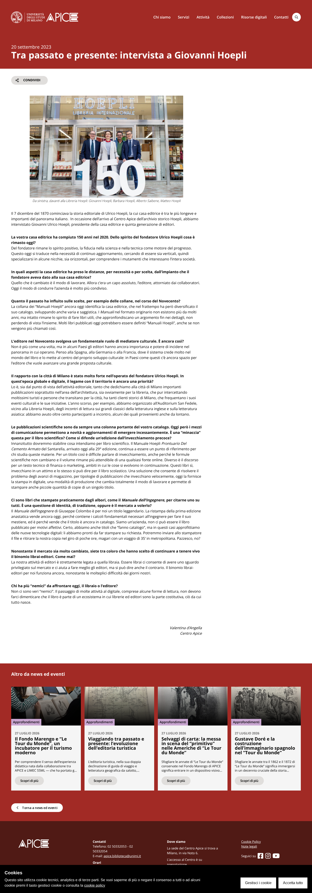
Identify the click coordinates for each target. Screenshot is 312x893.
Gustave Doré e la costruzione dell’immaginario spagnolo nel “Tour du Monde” (265, 746)
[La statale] (28, 17)
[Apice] (45, 843)
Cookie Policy (251, 842)
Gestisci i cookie (258, 883)
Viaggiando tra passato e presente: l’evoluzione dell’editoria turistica (116, 743)
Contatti (281, 17)
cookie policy (94, 886)
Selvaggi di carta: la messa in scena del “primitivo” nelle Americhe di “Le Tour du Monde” (191, 746)
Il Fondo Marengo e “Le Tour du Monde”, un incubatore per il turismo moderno (43, 746)
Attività (203, 17)
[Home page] (62, 17)
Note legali (249, 846)
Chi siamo (161, 17)
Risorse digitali (254, 17)
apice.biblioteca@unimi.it (122, 856)
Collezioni (225, 17)
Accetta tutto (293, 883)
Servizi (183, 17)
